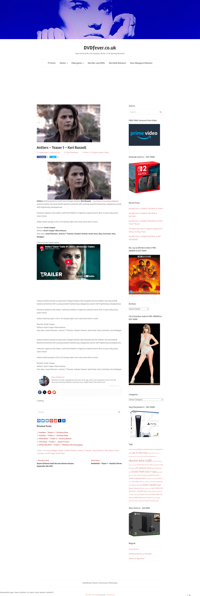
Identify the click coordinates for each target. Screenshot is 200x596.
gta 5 (159, 472)
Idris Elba (144, 475)
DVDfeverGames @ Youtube (140, 554)
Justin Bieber (136, 481)
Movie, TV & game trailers (94, 152)
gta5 (131, 475)
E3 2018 (156, 465)
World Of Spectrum (137, 558)
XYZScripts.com (110, 595)
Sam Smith (157, 488)
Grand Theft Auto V (144, 471)
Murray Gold (136, 485)
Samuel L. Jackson (137, 491)
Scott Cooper (50, 453)
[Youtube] (49, 392)
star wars (157, 494)
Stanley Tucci (146, 494)
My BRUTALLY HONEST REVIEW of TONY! (146, 209)
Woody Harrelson (151, 501)
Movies (63, 63)
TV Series (52, 63)
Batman (142, 449)
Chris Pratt (141, 456)
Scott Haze (60, 453)
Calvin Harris (152, 453)
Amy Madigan (52, 450)
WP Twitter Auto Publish (92, 595)
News (107, 152)
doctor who (140, 460)
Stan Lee (135, 494)
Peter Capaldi (152, 485)
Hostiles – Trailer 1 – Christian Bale (53, 435)
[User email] (54, 392)
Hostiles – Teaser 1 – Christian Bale (53, 432)
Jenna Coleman (137, 478)
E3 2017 (148, 465)
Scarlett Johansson (153, 491)
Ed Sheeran (143, 468)
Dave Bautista (151, 456)
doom (134, 465)
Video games (76, 63)
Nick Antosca (110, 450)
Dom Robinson (72, 152)
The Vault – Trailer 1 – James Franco (54, 442)
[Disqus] (79, 498)
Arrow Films (134, 549)
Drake (140, 465)
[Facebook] (40, 392)
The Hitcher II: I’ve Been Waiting (105, 201)
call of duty (139, 452)
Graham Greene (70, 450)
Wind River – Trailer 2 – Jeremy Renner (55, 439)
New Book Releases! (117, 63)
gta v (137, 475)
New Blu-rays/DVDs (96, 63)
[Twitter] (44, 392)
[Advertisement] (100, 85)
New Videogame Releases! (141, 63)
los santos (146, 481)
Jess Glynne (150, 478)
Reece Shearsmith (136, 488)
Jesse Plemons (98, 450)
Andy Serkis (133, 449)
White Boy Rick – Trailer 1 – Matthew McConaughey (60, 445)
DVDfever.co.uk (100, 48)
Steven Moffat (135, 497)
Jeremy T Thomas (84, 450)
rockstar (147, 488)
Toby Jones (139, 501)
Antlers (61, 450)
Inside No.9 (154, 475)
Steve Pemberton (149, 497)
